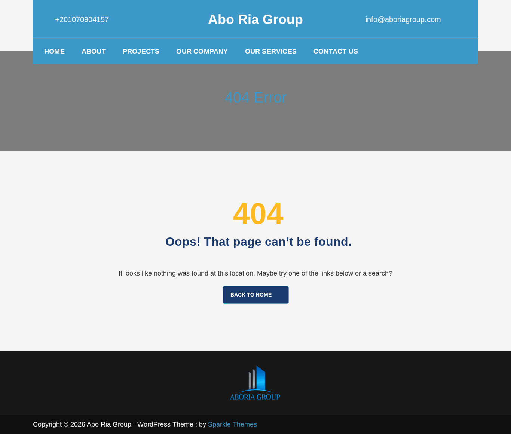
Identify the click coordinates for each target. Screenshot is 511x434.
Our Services (271, 51)
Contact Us (335, 51)
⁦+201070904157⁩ (82, 19)
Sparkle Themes (232, 424)
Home (54, 51)
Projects (141, 51)
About (94, 51)
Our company (202, 51)
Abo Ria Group (255, 19)
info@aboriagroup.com (403, 19)
